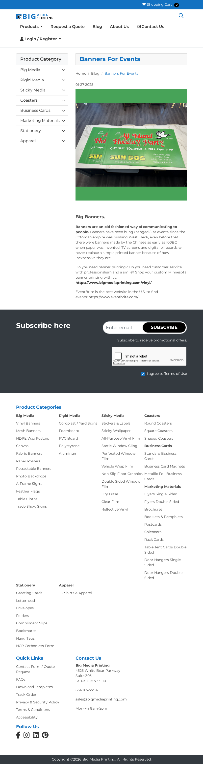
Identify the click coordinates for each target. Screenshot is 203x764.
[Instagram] (27, 736)
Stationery (30, 130)
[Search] (181, 16)
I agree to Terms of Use (167, 373)
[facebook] (18, 736)
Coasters (29, 100)
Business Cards (35, 110)
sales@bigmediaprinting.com (101, 699)
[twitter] (45, 736)
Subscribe (164, 327)
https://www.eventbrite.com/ (113, 297)
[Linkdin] (36, 736)
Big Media (30, 69)
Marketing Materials (40, 120)
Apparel (28, 140)
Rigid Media (32, 80)
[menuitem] (31, 27)
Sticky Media (33, 90)
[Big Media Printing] (34, 16)
